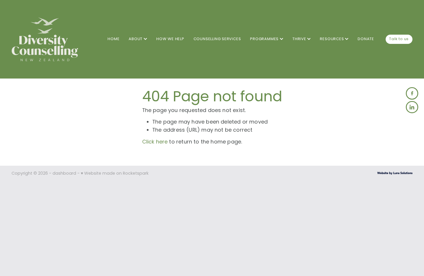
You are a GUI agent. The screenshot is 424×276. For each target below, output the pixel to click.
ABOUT (136, 39)
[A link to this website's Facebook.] (412, 93)
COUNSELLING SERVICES (217, 39)
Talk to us (399, 39)
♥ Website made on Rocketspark (115, 173)
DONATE (366, 39)
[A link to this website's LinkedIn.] (412, 107)
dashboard (64, 173)
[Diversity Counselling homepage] (52, 39)
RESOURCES (332, 39)
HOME (113, 39)
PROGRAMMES (265, 39)
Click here (155, 142)
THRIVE (299, 39)
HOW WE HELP (170, 39)
